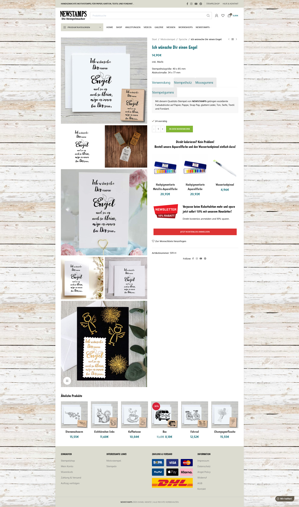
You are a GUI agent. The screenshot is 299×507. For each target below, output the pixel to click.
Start (154, 39)
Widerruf (202, 477)
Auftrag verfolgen (70, 483)
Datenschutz (203, 466)
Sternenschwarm (74, 431)
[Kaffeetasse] (134, 414)
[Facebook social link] (187, 3)
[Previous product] (229, 39)
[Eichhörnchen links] (104, 414)
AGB (199, 483)
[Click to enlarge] (67, 381)
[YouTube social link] (196, 3)
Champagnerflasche (224, 431)
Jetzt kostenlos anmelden (195, 231)
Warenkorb (67, 471)
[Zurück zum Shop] (232, 39)
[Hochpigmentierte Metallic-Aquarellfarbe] (165, 167)
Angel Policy (203, 471)
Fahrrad (194, 431)
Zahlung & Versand (71, 477)
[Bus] (164, 414)
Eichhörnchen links (104, 431)
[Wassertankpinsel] (225, 167)
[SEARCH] (208, 15)
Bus (165, 431)
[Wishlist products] (223, 15)
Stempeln (111, 466)
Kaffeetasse (134, 431)
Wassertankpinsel (225, 184)
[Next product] (236, 39)
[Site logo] (74, 15)
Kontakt (201, 488)
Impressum (203, 460)
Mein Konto (67, 466)
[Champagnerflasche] (224, 414)
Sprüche (183, 39)
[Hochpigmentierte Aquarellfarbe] (195, 167)
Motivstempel (168, 39)
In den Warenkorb (179, 129)
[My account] (216, 15)
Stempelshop (68, 460)
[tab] (163, 82)
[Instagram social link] (191, 3)
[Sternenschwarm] (74, 414)
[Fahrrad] (194, 414)
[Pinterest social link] (200, 3)
